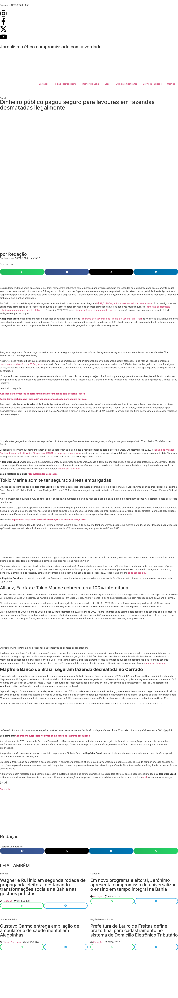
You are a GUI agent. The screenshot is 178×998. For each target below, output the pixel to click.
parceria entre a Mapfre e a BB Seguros (21, 364)
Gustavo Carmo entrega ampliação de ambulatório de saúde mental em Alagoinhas (39, 930)
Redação (9, 836)
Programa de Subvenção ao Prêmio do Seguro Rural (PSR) (112, 318)
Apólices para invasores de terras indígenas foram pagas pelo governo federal (42, 393)
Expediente (84, 987)
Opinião (171, 83)
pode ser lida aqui (137, 572)
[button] (22, 272)
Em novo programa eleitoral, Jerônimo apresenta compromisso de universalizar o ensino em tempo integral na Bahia (133, 884)
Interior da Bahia (90, 83)
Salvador (43, 83)
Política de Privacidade (106, 987)
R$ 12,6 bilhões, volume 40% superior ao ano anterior (124, 303)
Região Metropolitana (65, 83)
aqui (144, 777)
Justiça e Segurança (126, 83)
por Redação (13, 254)
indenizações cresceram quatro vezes (96, 310)
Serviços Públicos (152, 83)
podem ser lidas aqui (69, 468)
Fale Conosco (67, 987)
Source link (6, 789)
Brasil (108, 83)
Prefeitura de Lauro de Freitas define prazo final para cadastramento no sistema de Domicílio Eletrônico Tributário (134, 930)
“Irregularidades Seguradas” (43, 473)
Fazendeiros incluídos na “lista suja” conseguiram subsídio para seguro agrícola (43, 399)
